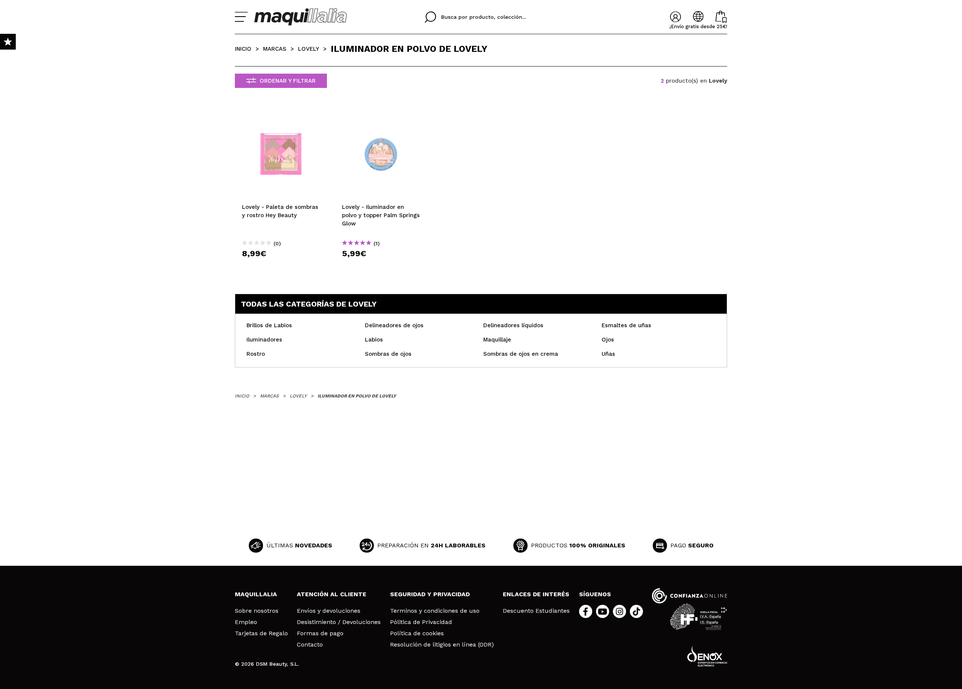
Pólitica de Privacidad (421, 622)
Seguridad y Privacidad (430, 594)
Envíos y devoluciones (328, 611)
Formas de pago (320, 633)
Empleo (246, 622)
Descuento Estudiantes (536, 611)
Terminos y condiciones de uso (434, 611)
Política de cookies (417, 633)
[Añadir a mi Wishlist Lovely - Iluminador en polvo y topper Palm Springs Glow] (381, 115)
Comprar (281, 267)
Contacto (310, 645)
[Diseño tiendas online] (707, 656)
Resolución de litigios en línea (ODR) (442, 645)
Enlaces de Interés (536, 594)
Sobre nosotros (256, 611)
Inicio (243, 48)
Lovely (308, 48)
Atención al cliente (331, 594)
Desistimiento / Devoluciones (339, 622)
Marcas (274, 48)
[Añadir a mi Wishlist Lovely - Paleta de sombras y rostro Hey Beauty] (281, 115)
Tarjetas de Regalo (261, 633)
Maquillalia (256, 594)
